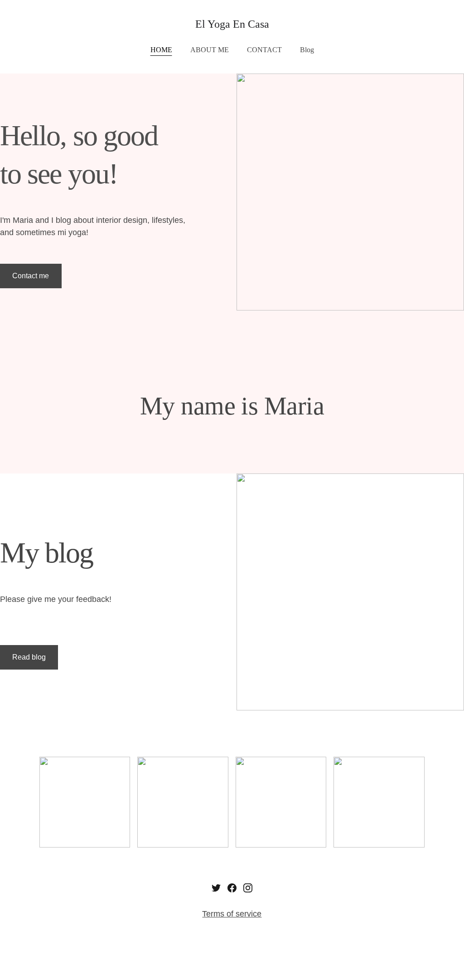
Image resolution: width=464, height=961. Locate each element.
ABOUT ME (209, 50)
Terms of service (231, 913)
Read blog (29, 657)
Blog (307, 50)
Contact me (30, 276)
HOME (161, 50)
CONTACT (264, 50)
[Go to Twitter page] (216, 887)
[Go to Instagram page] (247, 887)
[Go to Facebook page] (232, 887)
